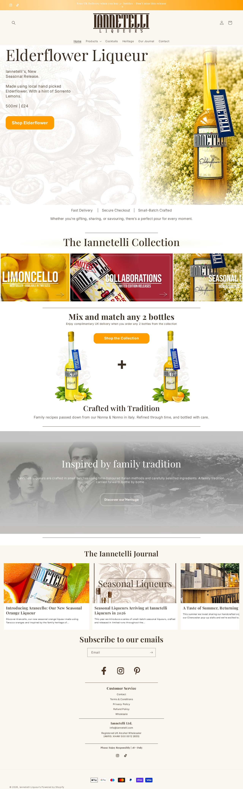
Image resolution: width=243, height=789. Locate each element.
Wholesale (121, 714)
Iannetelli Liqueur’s (30, 787)
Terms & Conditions (121, 699)
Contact (121, 694)
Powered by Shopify (53, 787)
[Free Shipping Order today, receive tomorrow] (121, 671)
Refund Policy (121, 709)
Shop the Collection (121, 338)
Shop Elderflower (30, 122)
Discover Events (121, 498)
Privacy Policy (121, 704)
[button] (13, 23)
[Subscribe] (151, 652)
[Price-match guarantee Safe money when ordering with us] (105, 671)
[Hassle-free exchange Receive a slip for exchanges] (138, 671)
